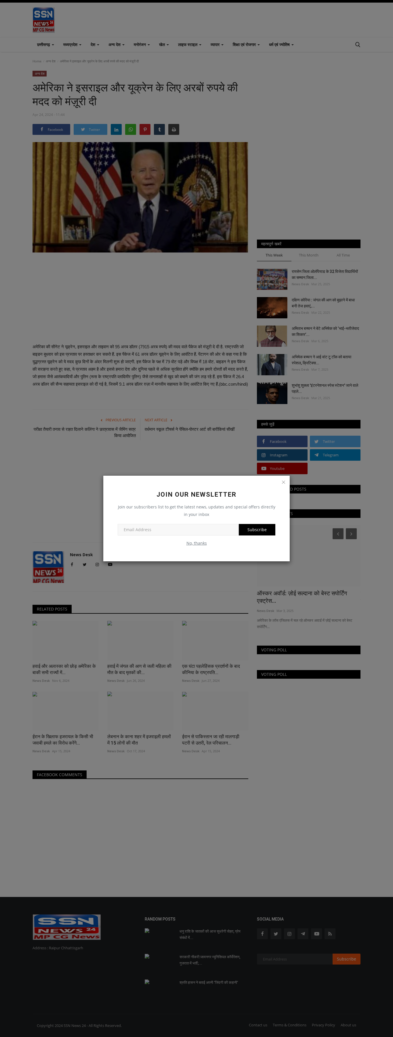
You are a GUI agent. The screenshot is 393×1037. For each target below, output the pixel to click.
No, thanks (196, 543)
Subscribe (257, 529)
